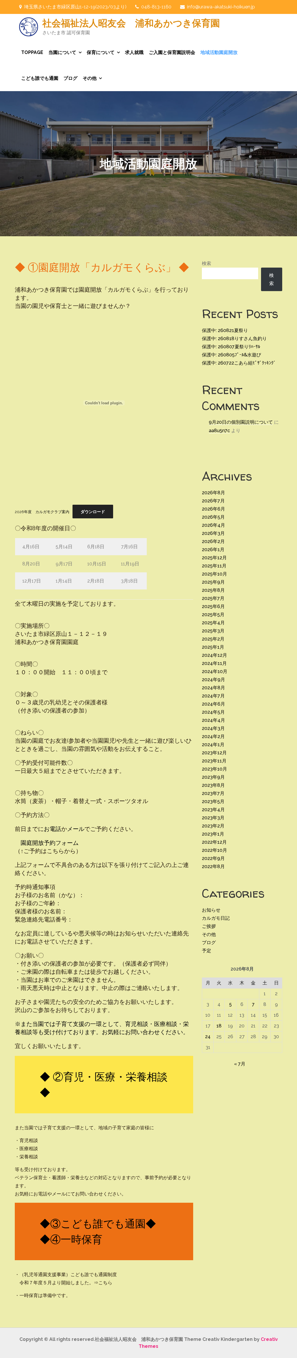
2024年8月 (213, 687)
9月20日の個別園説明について (241, 422)
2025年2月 (213, 639)
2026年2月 (213, 541)
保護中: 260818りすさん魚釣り (234, 338)
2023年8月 (213, 785)
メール (75, 828)
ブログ (70, 78)
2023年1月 (213, 834)
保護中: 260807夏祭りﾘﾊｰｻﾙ (231, 346)
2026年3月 (213, 533)
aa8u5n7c (219, 430)
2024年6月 (213, 704)
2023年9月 (213, 777)
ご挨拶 (209, 926)
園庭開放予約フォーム (47, 842)
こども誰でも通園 (39, 78)
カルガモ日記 (216, 918)
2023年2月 (213, 826)
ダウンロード (93, 511)
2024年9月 (213, 679)
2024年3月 (213, 728)
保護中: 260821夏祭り (225, 330)
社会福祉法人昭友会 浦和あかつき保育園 (131, 23)
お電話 (52, 828)
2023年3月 (213, 817)
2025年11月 (214, 566)
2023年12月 (214, 752)
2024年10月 (214, 671)
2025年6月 (213, 606)
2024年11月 (214, 663)
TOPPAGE (32, 52)
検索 (206, 263)
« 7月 (239, 1064)
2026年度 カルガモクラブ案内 (42, 512)
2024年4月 (213, 720)
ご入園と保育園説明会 (172, 52)
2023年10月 (214, 769)
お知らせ (211, 910)
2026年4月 (213, 525)
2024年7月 (213, 696)
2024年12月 (214, 655)
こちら (105, 1282)
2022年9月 (213, 858)
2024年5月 (213, 712)
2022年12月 (214, 842)
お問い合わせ (142, 1032)
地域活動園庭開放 (219, 52)
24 (208, 1036)
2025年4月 (213, 622)
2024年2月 (213, 736)
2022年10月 (214, 850)
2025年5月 (213, 614)
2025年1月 (213, 647)
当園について (62, 52)
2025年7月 (213, 598)
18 (219, 1026)
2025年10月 (214, 574)
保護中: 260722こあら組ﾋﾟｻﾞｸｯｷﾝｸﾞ (239, 363)
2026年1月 (213, 549)
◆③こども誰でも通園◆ (98, 1224)
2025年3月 (213, 631)
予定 (206, 950)
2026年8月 (213, 492)
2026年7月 (213, 501)
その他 (90, 78)
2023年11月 (214, 761)
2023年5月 (213, 801)
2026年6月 (213, 509)
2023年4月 (213, 809)
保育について (101, 52)
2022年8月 (213, 866)
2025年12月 (214, 557)
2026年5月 (213, 517)
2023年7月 (213, 793)
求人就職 (134, 52)
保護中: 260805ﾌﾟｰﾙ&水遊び (231, 355)
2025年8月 (213, 590)
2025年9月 (213, 582)
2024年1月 (213, 744)
